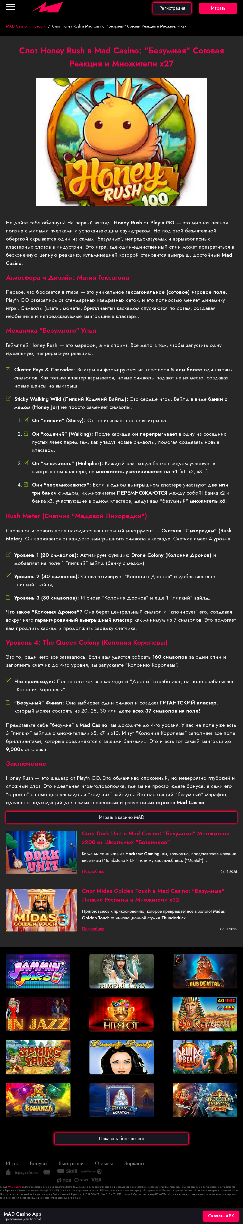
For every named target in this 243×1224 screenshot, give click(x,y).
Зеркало (134, 1163)
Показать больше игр (121, 1138)
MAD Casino (16, 26)
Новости (39, 26)
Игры (12, 1163)
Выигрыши (71, 1163)
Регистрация (172, 8)
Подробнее (93, 871)
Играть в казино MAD (121, 817)
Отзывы (104, 1163)
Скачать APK (221, 1216)
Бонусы (38, 1163)
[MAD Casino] (64, 12)
